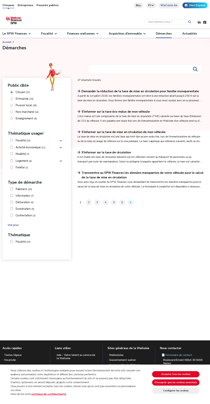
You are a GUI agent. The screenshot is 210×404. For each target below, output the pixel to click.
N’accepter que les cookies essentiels (176, 382)
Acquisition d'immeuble (125, 34)
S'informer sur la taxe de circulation (106, 152)
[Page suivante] (131, 202)
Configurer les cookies (176, 390)
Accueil (6, 42)
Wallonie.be (169, 5)
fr (149, 5)
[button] (61, 140)
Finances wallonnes (81, 34)
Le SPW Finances (14, 34)
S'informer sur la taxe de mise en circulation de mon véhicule (123, 132)
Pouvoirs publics (48, 5)
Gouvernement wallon (122, 360)
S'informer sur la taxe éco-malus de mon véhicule (116, 112)
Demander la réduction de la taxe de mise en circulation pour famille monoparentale (140, 91)
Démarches (164, 34)
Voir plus (13, 225)
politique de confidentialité (49, 394)
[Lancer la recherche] (190, 22)
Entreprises (25, 5)
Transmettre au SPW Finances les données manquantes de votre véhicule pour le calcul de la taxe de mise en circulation (142, 175)
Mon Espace (197, 5)
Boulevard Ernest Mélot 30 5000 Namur (183, 361)
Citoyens (8, 5)
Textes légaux (13, 355)
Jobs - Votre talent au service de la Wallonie (76, 356)
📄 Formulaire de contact (177, 355)
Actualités (189, 34)
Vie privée (10, 360)
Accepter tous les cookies (175, 374)
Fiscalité (47, 34)
